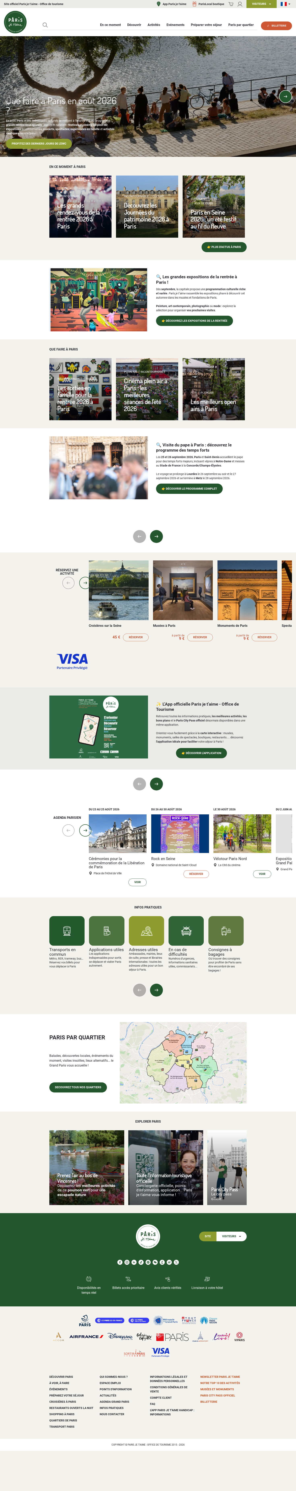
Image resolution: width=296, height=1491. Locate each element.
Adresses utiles (143, 949)
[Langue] (286, 4)
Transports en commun (62, 952)
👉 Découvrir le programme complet (189, 488)
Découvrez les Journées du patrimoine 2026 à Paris (146, 215)
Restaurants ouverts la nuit (71, 1408)
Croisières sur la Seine (105, 626)
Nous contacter (112, 1414)
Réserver (136, 637)
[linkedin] (134, 1262)
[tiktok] (141, 1262)
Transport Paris (62, 1426)
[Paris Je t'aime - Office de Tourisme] (15, 22)
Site (208, 1236)
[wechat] (155, 1262)
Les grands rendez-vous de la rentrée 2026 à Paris (78, 215)
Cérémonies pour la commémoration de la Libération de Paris (116, 863)
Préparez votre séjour (66, 1395)
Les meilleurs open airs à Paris (213, 405)
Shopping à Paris (62, 1414)
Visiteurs (229, 1236)
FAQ (152, 1404)
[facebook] (119, 1262)
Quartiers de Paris (63, 1420)
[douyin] (162, 1262)
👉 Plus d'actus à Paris (224, 247)
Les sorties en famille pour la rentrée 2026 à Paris (75, 398)
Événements (58, 1389)
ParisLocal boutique (211, 4)
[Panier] (230, 4)
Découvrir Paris (61, 1376)
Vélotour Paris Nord (230, 859)
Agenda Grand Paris (114, 1401)
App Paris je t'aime (174, 4)
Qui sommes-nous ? (114, 1376)
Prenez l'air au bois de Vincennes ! (77, 1178)
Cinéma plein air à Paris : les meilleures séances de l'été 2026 (145, 394)
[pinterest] (148, 1262)
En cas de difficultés (178, 952)
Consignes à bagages (220, 952)
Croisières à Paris (62, 1401)
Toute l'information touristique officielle (164, 1178)
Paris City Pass (224, 1189)
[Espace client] (239, 4)
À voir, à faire (59, 1383)
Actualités (108, 1395)
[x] (176, 1262)
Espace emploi (110, 1383)
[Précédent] (10, 96)
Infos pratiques (112, 1408)
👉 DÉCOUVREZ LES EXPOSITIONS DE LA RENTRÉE (194, 321)
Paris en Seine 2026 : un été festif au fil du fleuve (213, 219)
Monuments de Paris (232, 626)
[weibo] (169, 1262)
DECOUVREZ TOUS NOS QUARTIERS (78, 1087)
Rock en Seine (163, 859)
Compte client (161, 1397)
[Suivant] (285, 96)
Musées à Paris (164, 626)
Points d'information (116, 1389)
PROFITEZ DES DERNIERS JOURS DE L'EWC (39, 143)
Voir (137, 882)
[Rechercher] (45, 25)
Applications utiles (106, 949)
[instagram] (126, 1262)
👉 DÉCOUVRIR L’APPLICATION (201, 753)
